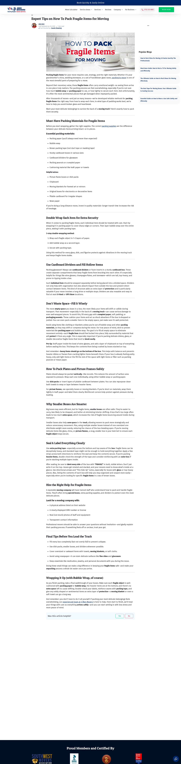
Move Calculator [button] (71, 10)
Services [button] (97, 10)
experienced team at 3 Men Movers (78, 602)
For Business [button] (130, 10)
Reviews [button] (108, 10)
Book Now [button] (166, 10)
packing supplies (109, 126)
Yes (119, 616)
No (129, 616)
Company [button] (117, 10)
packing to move (119, 78)
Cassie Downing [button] (56, 28)
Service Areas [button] (85, 10)
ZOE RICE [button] (41, 24)
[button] (147, 10)
